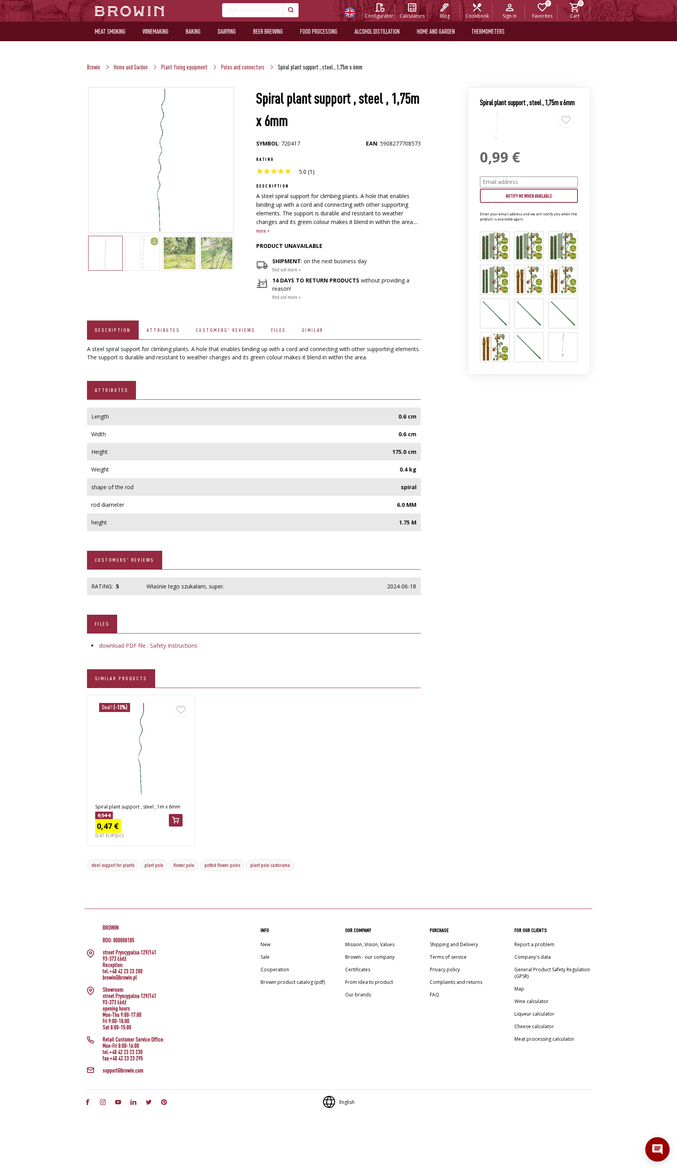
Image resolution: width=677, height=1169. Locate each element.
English (347, 1102)
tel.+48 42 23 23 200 (123, 971)
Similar (313, 330)
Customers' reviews (225, 330)
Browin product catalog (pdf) (293, 982)
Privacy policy (445, 969)
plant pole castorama (270, 865)
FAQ (434, 994)
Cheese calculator (534, 1026)
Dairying (227, 31)
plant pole (154, 865)
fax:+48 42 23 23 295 (123, 1058)
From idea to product (369, 982)
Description (113, 330)
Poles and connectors (242, 67)
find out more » (286, 269)
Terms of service (448, 957)
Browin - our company (370, 957)
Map (519, 988)
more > (263, 231)
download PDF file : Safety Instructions (148, 645)
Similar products (121, 678)
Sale (265, 957)
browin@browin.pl (120, 977)
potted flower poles (222, 865)
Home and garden (436, 31)
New (265, 944)
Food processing (318, 31)
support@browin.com (123, 1070)
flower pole (184, 865)
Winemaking (155, 31)
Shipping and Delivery (454, 944)
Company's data (532, 957)
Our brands (358, 994)
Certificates (357, 969)
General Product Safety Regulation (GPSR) (552, 973)
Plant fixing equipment (184, 67)
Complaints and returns (456, 982)
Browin (93, 67)
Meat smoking (110, 31)
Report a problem (534, 944)
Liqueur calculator (534, 1014)
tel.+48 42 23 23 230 (123, 1052)
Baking (193, 31)
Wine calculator (531, 1001)
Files (278, 330)
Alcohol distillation (377, 31)
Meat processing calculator (544, 1039)
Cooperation (275, 969)
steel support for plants (112, 865)
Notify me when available (529, 195)
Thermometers (488, 31)
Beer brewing (268, 31)
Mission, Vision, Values (370, 944)
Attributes (163, 330)
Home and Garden (131, 67)
